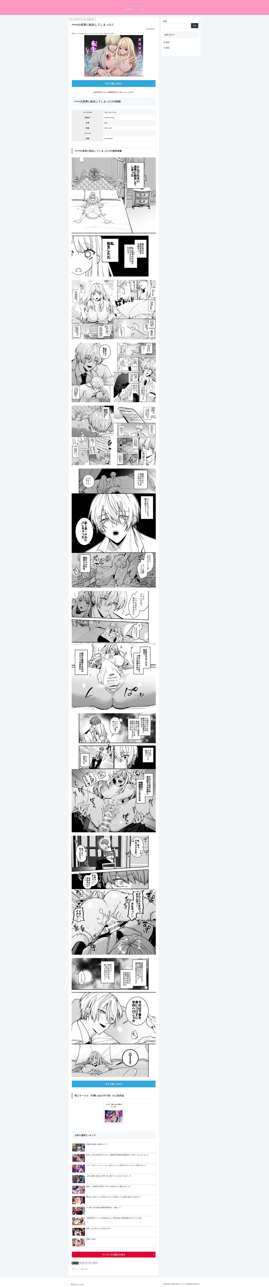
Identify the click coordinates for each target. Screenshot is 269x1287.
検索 (165, 21)
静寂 (96, 1263)
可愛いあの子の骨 (86, 1263)
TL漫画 (76, 1263)
